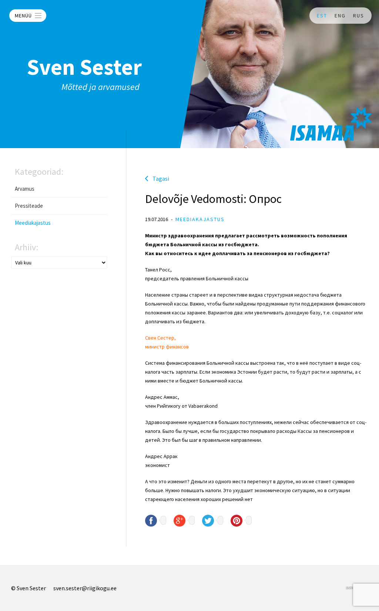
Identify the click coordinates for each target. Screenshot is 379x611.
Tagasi (160, 178)
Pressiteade (29, 205)
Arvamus (24, 188)
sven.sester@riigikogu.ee (85, 588)
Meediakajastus (33, 222)
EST (322, 15)
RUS (358, 15)
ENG (340, 15)
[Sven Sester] (331, 124)
